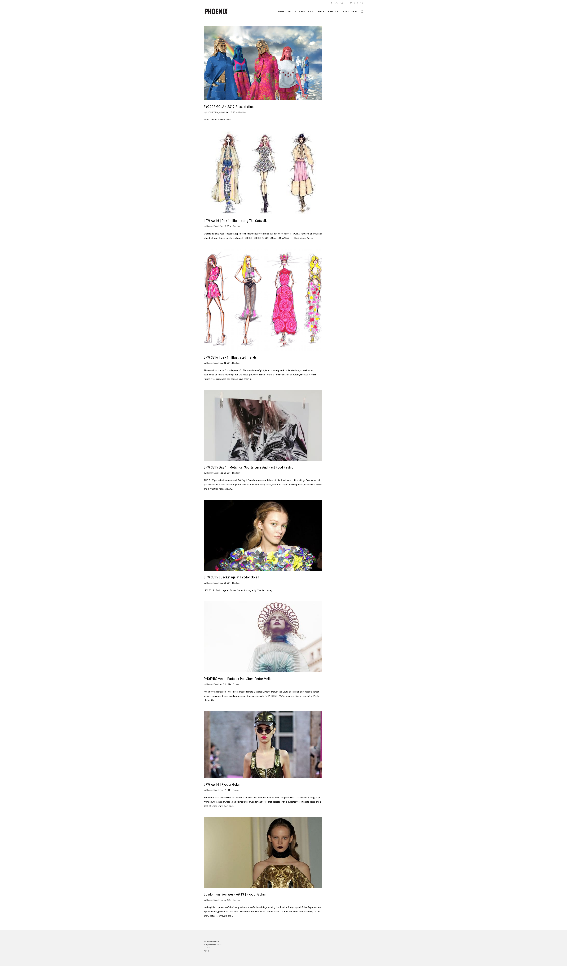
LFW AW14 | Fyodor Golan (222, 784)
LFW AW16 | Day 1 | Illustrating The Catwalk (235, 221)
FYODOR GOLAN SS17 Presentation (229, 107)
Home (281, 11)
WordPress (235, 961)
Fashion (242, 112)
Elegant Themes (217, 961)
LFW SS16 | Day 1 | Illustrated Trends (230, 357)
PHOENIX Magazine (215, 112)
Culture (236, 684)
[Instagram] (342, 3)
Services (348, 11)
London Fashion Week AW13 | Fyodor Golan (235, 894)
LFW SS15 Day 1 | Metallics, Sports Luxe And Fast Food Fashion (249, 467)
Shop (321, 11)
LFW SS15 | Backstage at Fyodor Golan (231, 577)
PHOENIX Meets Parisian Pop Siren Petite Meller (238, 679)
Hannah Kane (212, 226)
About (332, 11)
